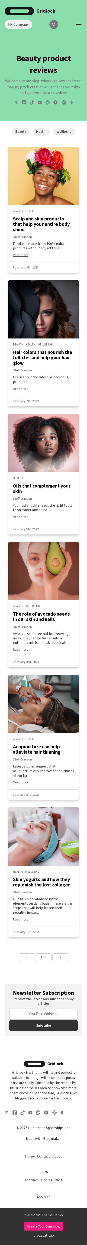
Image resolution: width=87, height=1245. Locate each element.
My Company (18, 24)
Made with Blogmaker (43, 1138)
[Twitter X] (16, 102)
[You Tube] (40, 102)
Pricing (46, 1180)
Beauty (20, 131)
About (57, 1156)
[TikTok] (32, 102)
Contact (43, 1156)
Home (30, 1156)
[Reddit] (47, 102)
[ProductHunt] (55, 102)
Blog (58, 1180)
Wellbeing (64, 131)
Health (41, 131)
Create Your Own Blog (43, 1226)
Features (32, 1180)
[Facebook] (24, 102)
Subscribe (43, 1025)
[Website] (63, 102)
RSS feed (43, 1197)
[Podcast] (71, 102)
